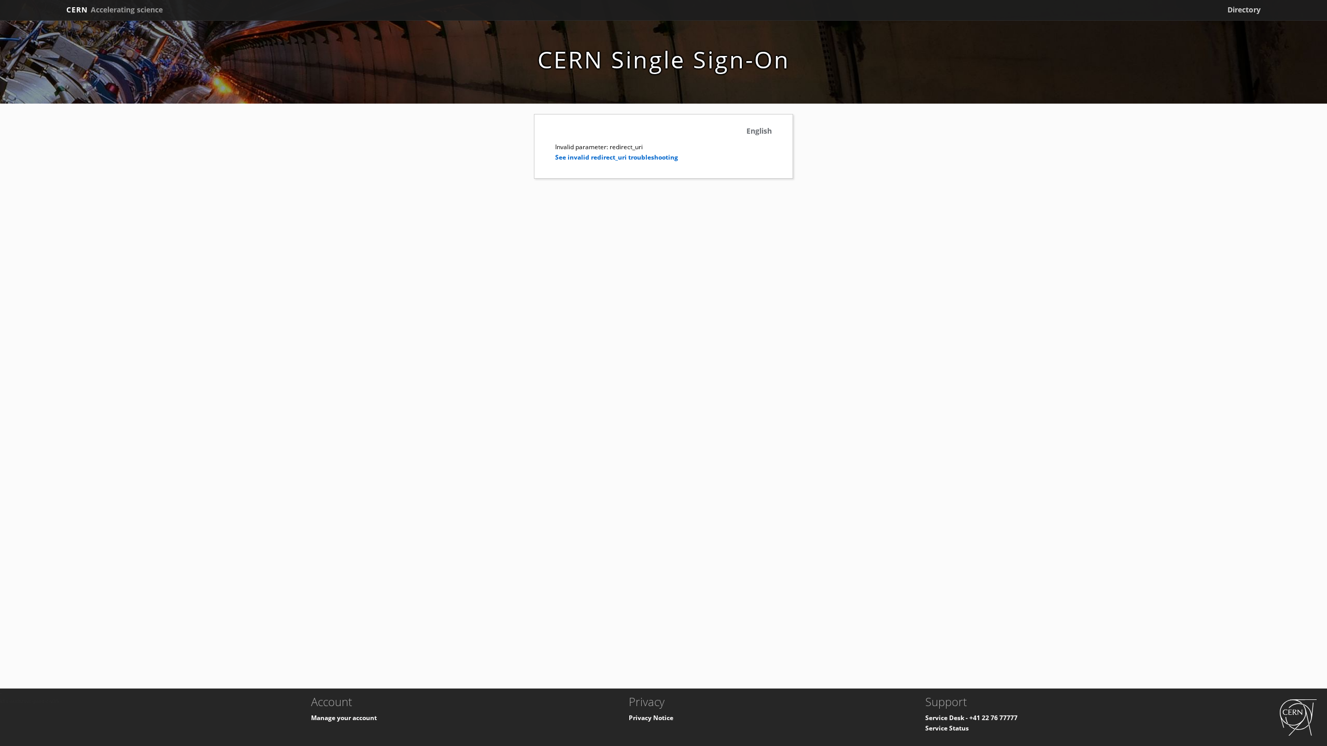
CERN (114, 10)
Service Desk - (947, 717)
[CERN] (1298, 716)
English (759, 131)
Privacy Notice (651, 717)
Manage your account (344, 717)
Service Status (947, 728)
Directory (1244, 10)
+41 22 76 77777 (993, 717)
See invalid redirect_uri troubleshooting (616, 157)
